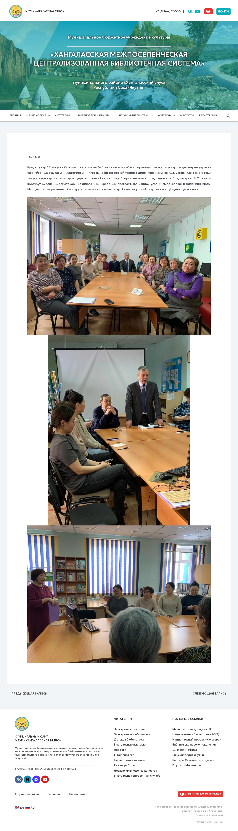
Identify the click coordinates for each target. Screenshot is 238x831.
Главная (15, 115)
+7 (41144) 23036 (168, 11)
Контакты (186, 115)
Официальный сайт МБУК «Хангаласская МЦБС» (38, 738)
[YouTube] (197, 11)
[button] (223, 11)
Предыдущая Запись (27, 693)
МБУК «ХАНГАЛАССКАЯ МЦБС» (44, 11)
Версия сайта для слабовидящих (202, 793)
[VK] (190, 11)
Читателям (62, 115)
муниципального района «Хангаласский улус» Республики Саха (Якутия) (119, 85)
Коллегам (164, 115)
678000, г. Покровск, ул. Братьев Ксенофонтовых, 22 (45, 768)
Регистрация (208, 115)
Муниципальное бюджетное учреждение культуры (119, 37)
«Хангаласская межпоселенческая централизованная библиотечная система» (119, 58)
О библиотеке (36, 115)
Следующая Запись (211, 693)
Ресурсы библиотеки (133, 115)
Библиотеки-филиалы (94, 115)
